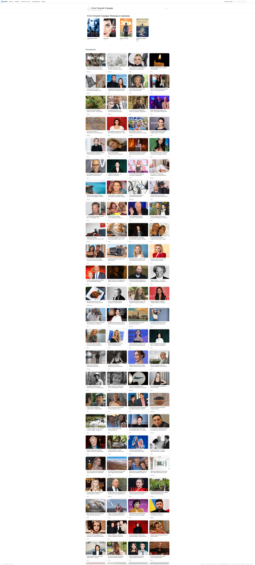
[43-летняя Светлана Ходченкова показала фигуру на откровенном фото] (96, 467)
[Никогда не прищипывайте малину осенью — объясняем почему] (96, 106)
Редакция (202, 564)
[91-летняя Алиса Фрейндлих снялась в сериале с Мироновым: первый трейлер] (138, 106)
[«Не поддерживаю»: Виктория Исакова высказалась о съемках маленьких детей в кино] (138, 424)
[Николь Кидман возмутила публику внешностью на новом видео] (159, 360)
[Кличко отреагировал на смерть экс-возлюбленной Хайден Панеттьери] (96, 275)
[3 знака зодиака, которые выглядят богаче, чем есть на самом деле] (117, 445)
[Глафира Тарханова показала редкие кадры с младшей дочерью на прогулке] (159, 127)
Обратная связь (249, 564)
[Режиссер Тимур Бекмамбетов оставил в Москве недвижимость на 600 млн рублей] (138, 275)
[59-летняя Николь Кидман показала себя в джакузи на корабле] (96, 339)
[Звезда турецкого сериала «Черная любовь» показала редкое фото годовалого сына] (159, 297)
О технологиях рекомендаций (211, 564)
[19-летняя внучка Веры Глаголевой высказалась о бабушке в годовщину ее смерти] (117, 212)
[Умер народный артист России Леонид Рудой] (159, 63)
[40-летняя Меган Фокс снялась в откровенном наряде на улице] (159, 148)
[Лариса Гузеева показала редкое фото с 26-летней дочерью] (159, 84)
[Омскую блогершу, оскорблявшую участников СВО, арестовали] (96, 233)
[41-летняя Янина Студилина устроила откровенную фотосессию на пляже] (138, 169)
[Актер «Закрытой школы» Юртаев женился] (117, 424)
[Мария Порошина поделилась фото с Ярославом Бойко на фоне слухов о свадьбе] (159, 106)
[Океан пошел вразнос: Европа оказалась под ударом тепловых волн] (96, 191)
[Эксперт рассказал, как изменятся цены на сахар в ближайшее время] (117, 63)
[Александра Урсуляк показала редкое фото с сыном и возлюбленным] (96, 552)
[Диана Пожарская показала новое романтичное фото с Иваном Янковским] (138, 552)
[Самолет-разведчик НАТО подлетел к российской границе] (138, 382)
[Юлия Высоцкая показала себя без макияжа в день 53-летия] (138, 254)
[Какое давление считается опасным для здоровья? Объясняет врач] (138, 191)
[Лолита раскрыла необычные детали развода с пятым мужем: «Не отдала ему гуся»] (138, 530)
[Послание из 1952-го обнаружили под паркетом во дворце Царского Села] (96, 127)
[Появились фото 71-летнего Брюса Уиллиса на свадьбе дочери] (159, 445)
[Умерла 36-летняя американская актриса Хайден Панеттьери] (138, 488)
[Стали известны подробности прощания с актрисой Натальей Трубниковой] (96, 530)
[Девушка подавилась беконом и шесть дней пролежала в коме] (159, 467)
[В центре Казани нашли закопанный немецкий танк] (96, 84)
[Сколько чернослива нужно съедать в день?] (159, 403)
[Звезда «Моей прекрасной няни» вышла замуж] (159, 530)
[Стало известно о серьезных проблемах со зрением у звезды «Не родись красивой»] (117, 191)
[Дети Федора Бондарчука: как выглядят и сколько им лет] (96, 169)
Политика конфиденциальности (224, 564)
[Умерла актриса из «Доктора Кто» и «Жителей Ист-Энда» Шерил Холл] (117, 382)
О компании (6, 564)
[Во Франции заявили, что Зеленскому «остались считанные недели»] (159, 509)
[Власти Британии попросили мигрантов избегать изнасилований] (138, 318)
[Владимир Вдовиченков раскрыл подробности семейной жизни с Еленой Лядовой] (117, 84)
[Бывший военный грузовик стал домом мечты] (117, 254)
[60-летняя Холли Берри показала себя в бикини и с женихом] (96, 318)
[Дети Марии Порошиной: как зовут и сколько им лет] (138, 84)
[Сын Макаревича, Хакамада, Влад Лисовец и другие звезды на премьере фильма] (138, 233)
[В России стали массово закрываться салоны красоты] (159, 169)
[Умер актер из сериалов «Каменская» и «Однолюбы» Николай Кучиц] (96, 403)
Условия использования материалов (238, 564)
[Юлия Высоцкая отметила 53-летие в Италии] (159, 382)
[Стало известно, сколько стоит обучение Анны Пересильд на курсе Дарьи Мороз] (138, 339)
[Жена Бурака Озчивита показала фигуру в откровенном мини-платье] (138, 148)
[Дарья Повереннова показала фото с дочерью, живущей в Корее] (159, 339)
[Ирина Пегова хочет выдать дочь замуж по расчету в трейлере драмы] (117, 275)
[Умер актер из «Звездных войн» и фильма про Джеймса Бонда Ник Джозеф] (138, 467)
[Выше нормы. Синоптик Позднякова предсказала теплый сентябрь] (138, 127)
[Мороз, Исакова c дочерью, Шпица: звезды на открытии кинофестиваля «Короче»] (117, 530)
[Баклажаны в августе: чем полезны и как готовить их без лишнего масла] (96, 297)
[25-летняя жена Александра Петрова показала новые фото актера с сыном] (96, 254)
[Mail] (2, 1)
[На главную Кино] (5, 1)
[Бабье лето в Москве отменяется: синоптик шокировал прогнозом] (96, 360)
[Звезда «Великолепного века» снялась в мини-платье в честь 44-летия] (138, 360)
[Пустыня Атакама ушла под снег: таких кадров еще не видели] (117, 467)
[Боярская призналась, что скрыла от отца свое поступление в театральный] (117, 169)
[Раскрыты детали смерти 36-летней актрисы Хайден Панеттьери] (159, 254)
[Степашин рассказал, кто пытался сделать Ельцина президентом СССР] (117, 106)
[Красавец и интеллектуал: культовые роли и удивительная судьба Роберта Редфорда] (96, 382)
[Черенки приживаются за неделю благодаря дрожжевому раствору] (159, 488)
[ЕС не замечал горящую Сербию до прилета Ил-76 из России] (159, 424)
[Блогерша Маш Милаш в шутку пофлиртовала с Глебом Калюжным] (96, 488)
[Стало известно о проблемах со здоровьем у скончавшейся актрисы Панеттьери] (138, 63)
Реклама (11, 564)
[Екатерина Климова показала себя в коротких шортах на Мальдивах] (159, 318)
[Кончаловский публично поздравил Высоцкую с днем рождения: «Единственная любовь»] (159, 233)
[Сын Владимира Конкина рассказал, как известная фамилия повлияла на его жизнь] (138, 212)
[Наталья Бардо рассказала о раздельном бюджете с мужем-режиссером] (159, 212)
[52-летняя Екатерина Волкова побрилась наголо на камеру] (138, 509)
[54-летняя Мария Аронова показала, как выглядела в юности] (117, 297)
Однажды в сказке (92, 38)
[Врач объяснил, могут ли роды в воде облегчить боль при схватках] (96, 509)
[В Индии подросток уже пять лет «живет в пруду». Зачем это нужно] (96, 424)
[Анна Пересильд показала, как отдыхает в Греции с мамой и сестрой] (138, 297)
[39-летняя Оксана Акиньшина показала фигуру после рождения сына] (117, 403)
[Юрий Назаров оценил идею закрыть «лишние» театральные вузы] (96, 445)
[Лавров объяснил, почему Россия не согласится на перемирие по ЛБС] (117, 488)
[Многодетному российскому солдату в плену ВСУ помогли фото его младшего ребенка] (96, 63)
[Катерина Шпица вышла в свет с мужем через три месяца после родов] (117, 318)
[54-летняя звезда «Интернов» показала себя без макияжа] (117, 552)
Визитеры (106, 38)
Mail (2, 564)
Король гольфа (124, 38)
